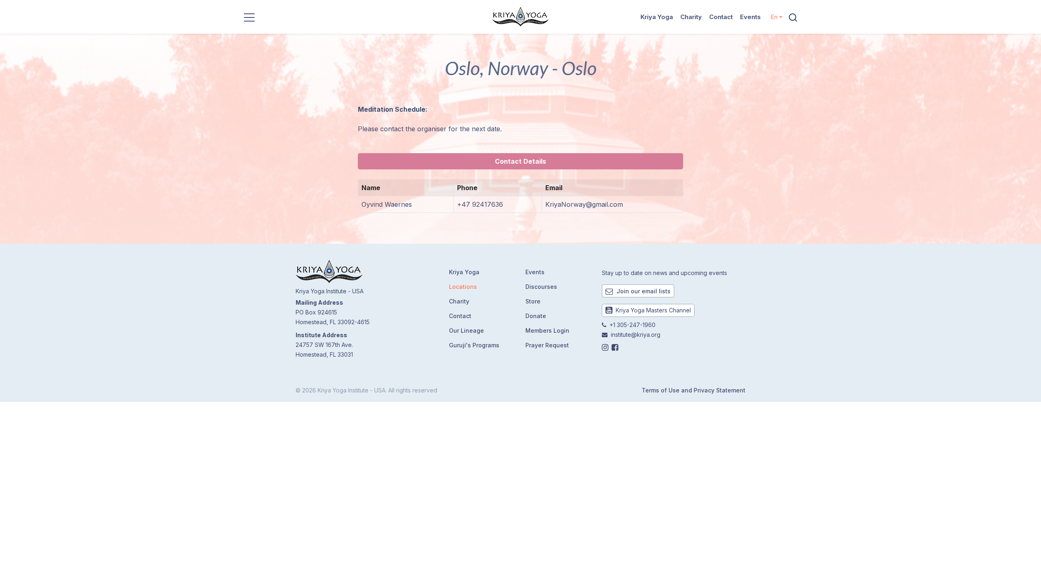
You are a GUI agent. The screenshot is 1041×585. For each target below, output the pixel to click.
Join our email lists (643, 291)
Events (750, 17)
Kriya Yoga (656, 17)
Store (532, 301)
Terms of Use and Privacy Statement (693, 390)
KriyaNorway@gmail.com (584, 204)
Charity (691, 17)
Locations (463, 286)
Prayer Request (547, 345)
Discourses (541, 286)
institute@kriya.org (635, 334)
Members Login (547, 330)
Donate (535, 315)
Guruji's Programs (474, 345)
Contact (721, 17)
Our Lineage (466, 330)
